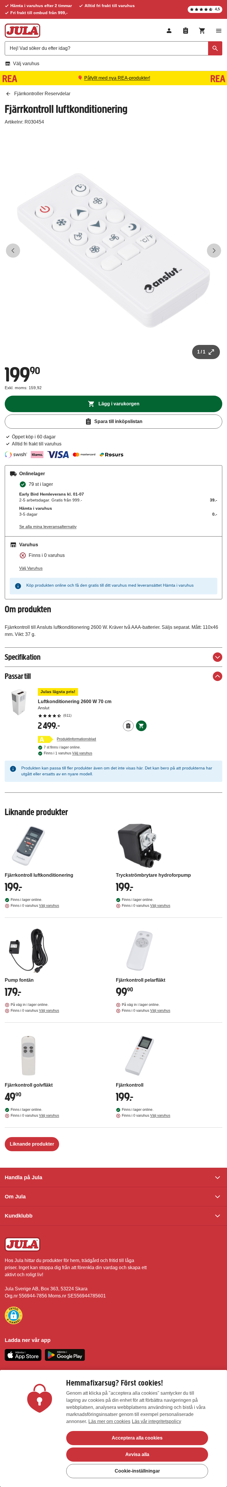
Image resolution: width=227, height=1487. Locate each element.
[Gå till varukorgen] (202, 31)
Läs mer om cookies (109, 1421)
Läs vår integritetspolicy (156, 1421)
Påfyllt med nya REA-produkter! (117, 77)
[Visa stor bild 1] (113, 250)
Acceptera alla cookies (137, 1437)
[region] (113, 1428)
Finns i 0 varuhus (35, 906)
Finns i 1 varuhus (68, 753)
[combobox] (113, 48)
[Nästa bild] (214, 251)
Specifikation (22, 657)
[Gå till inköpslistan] (186, 31)
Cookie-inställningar (137, 1470)
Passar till (18, 676)
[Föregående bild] (13, 251)
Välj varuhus (26, 63)
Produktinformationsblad (76, 739)
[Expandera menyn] (219, 31)
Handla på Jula (23, 1177)
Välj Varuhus (31, 568)
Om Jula (15, 1197)
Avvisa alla (137, 1454)
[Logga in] (169, 31)
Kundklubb (19, 1216)
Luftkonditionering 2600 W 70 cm (92, 703)
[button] (13, 1315)
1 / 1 (201, 351)
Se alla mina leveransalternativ (48, 526)
